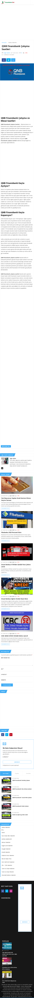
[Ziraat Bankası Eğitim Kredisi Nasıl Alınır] (17, 586)
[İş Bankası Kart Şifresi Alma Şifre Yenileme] (7, 961)
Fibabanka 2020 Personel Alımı (11, 532)
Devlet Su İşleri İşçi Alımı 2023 (20, 814)
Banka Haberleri (6, 827)
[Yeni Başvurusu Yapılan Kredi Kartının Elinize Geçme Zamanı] (17, 485)
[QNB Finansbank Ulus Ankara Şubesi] (6, 789)
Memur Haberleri (6, 842)
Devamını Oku (5, 508)
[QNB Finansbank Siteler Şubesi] (6, 806)
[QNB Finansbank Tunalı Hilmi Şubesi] (6, 798)
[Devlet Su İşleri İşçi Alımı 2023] (6, 815)
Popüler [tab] (17, 773)
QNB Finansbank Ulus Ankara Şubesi (22, 789)
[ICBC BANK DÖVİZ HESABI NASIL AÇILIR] (17, 621)
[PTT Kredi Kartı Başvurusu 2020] (7, 974)
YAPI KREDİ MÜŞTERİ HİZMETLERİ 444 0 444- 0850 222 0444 (9, 954)
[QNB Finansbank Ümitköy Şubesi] (6, 780)
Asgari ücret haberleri (7, 845)
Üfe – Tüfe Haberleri (7, 865)
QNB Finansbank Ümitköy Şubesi (21, 780)
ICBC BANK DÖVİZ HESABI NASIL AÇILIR (14, 636)
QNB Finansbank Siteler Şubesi (20, 806)
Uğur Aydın (7, 53)
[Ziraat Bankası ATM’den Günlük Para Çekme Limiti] (17, 551)
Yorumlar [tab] (28, 773)
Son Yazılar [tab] (6, 773)
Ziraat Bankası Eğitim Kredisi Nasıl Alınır (14, 599)
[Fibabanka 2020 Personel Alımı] (17, 519)
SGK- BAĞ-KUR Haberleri (8, 862)
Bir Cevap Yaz (6, 446)
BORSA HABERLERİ (7, 839)
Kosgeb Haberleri (6, 849)
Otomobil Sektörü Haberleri (9, 875)
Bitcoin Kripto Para (6, 858)
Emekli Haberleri (6, 852)
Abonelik (17, 762)
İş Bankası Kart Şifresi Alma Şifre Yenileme (9, 968)
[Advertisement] (17, 23)
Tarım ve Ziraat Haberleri (8, 868)
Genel (3, 832)
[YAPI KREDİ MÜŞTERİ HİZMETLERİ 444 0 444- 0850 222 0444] (7, 946)
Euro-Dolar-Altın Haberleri (8, 836)
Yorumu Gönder (7, 685)
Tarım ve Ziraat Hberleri (8, 872)
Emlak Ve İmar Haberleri (8, 855)
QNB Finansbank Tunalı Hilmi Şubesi (22, 797)
